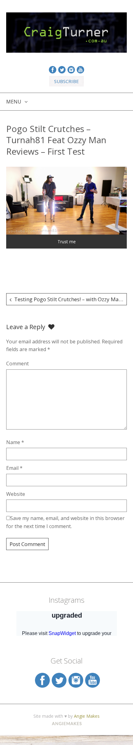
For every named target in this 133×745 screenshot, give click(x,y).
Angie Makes (87, 716)
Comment (17, 363)
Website (15, 494)
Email (14, 468)
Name (15, 442)
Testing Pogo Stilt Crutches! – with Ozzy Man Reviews (70, 299)
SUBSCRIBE (66, 81)
